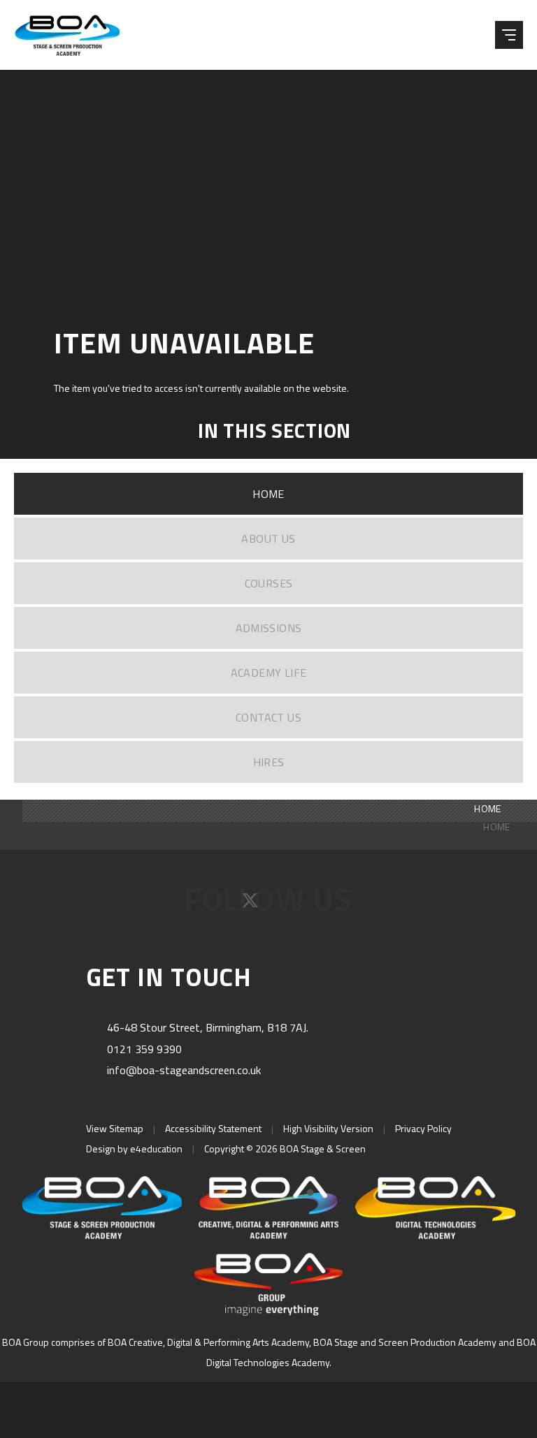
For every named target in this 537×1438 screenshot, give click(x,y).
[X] (251, 904)
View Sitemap (114, 1128)
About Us (268, 538)
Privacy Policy (423, 1128)
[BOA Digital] (435, 1207)
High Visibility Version (328, 1128)
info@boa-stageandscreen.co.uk (184, 1070)
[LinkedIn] (322, 904)
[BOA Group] (268, 1284)
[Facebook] (215, 904)
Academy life (269, 672)
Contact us (268, 717)
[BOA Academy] (268, 1207)
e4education (156, 1148)
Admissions (269, 627)
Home (268, 493)
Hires (269, 762)
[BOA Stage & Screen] (77, 35)
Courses (269, 583)
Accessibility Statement (213, 1128)
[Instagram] (288, 904)
